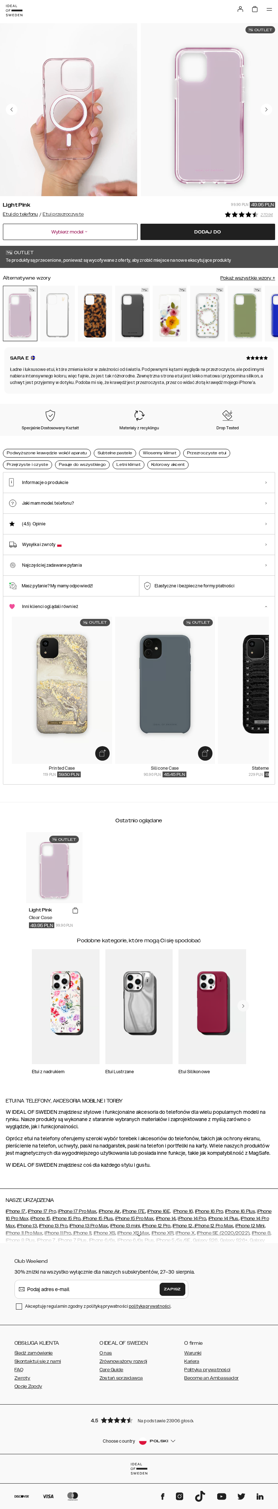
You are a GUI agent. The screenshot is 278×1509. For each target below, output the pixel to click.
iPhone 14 (166, 1218)
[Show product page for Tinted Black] (132, 314)
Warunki (192, 1353)
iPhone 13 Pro (53, 1225)
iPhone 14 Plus (223, 1218)
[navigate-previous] (243, 1006)
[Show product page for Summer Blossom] (170, 314)
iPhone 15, (40, 1218)
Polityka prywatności (207, 1369)
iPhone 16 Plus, (240, 1211)
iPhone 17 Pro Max (77, 1211)
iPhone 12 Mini (249, 1225)
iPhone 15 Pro (66, 1218)
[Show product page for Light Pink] (20, 313)
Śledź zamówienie (33, 1353)
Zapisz (172, 1289)
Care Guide (111, 1369)
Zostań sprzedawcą (121, 1378)
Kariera (191, 1361)
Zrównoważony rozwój (123, 1361)
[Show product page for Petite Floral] (207, 314)
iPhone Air (109, 1211)
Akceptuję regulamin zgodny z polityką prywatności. (98, 1306)
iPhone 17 (16, 1211)
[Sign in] (240, 9)
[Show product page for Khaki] (245, 314)
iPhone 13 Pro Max (89, 1225)
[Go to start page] (14, 10)
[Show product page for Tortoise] (95, 314)
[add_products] (102, 753)
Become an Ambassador (211, 1378)
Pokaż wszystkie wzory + (247, 278)
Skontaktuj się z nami (37, 1361)
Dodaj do (207, 232)
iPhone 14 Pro (192, 1218)
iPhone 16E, (159, 1211)
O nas (106, 1353)
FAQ (18, 1369)
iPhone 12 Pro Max (213, 1225)
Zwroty (22, 1378)
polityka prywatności (149, 1306)
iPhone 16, (183, 1211)
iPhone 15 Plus (97, 1218)
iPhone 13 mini (125, 1225)
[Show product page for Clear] (57, 314)
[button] (139, 1420)
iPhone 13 (27, 1225)
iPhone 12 (183, 1225)
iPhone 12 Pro (156, 1225)
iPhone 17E (133, 1211)
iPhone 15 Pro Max (134, 1218)
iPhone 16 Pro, (209, 1211)
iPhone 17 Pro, (42, 1211)
